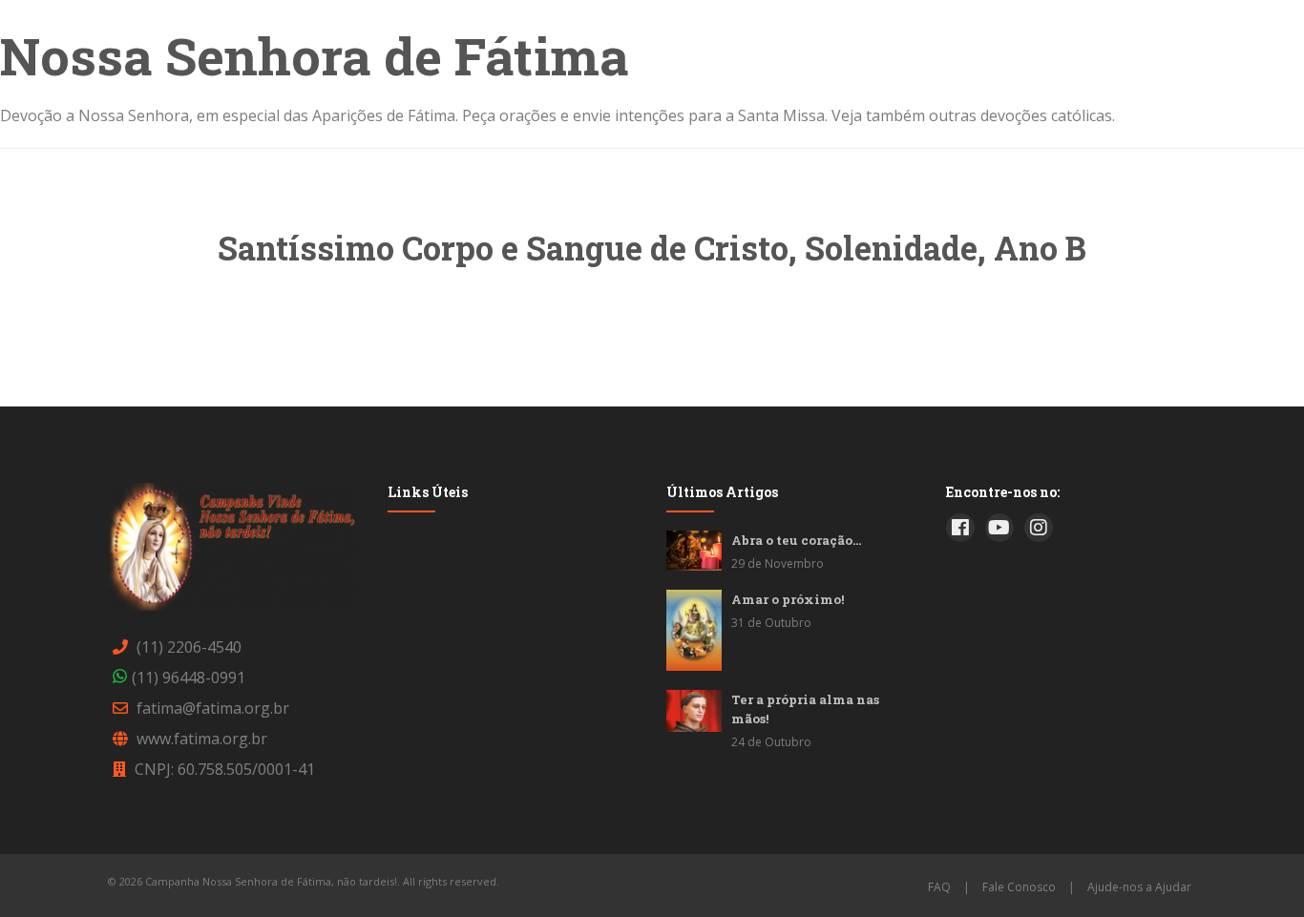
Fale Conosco (1019, 887)
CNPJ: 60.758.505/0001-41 (225, 769)
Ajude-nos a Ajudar (1139, 887)
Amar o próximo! (787, 599)
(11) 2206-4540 (189, 646)
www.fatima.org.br (202, 738)
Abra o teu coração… (796, 540)
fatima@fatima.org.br (213, 708)
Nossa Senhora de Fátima (314, 55)
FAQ (939, 887)
